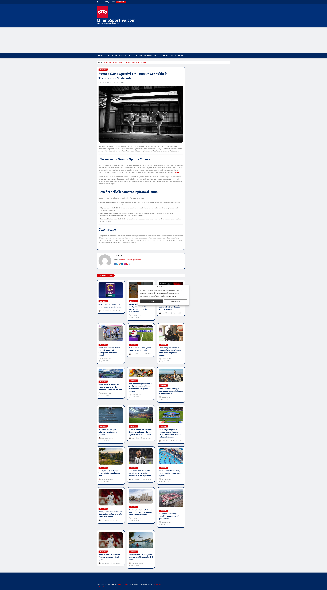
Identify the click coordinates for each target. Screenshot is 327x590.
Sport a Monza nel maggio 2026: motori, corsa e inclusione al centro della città (171, 391)
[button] (186, 287)
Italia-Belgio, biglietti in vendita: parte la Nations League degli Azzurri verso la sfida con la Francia (170, 433)
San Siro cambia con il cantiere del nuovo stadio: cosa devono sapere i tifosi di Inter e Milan (140, 432)
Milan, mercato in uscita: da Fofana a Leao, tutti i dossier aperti (109, 557)
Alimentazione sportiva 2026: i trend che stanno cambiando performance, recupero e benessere (140, 387)
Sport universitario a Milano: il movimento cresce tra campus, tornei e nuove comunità (140, 512)
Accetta (151, 301)
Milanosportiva (122, 584)
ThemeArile (102, 587)
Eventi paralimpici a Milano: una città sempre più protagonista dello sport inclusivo (109, 351)
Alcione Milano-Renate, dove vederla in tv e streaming (140, 349)
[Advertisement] (163, 40)
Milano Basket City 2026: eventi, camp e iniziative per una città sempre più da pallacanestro (139, 308)
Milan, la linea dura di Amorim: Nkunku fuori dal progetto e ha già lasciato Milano (111, 514)
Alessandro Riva (136, 315)
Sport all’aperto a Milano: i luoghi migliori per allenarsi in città (110, 473)
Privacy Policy (177, 56)
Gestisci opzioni (175, 301)
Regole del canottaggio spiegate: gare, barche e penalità (108, 432)
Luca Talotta (105, 83)
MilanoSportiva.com (116, 20)
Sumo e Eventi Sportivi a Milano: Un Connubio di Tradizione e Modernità (125, 62)
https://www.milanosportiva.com (130, 260)
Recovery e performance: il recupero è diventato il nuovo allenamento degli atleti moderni (170, 351)
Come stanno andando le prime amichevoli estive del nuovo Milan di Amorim (171, 307)
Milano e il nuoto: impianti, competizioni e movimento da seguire (170, 473)
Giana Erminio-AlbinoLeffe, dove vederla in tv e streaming (110, 305)
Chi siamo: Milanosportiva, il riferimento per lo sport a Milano (133, 56)
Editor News (158, 584)
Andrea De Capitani (107, 438)
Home (100, 56)
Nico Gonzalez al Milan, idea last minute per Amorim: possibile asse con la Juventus (140, 473)
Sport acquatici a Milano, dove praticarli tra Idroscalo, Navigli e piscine (141, 557)
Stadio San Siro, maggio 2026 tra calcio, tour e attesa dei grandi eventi (170, 516)
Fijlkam (177, 172)
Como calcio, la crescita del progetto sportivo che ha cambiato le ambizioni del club (110, 387)
